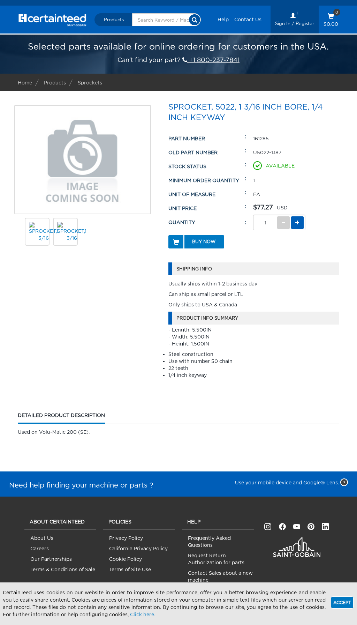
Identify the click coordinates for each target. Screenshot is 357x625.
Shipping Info (194, 268)
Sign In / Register (294, 23)
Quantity (181, 222)
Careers (39, 548)
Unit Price (182, 208)
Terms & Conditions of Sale (62, 569)
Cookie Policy (125, 558)
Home (25, 82)
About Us (41, 538)
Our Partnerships (51, 558)
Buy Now (203, 241)
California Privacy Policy (138, 548)
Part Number (186, 138)
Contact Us (247, 19)
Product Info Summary (207, 317)
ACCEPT (342, 602)
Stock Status (187, 166)
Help (223, 19)
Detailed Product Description (61, 418)
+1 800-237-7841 (213, 60)
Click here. (142, 614)
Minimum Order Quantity (203, 180)
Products (114, 19)
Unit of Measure (191, 194)
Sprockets (90, 82)
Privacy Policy (126, 538)
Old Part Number (193, 152)
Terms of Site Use (130, 569)
